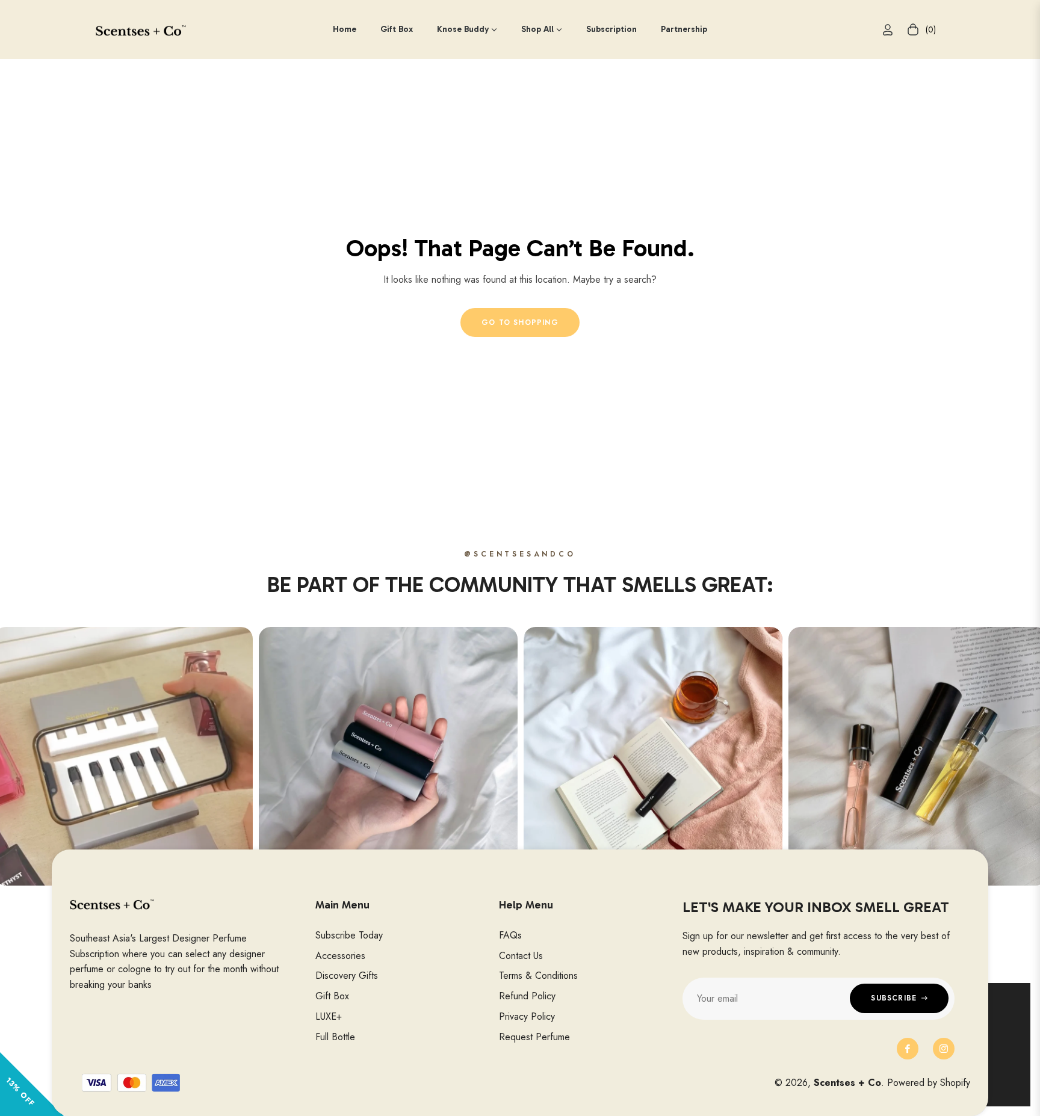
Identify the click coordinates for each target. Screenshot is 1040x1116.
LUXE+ (328, 1016)
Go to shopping (520, 322)
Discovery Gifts (346, 975)
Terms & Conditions (538, 975)
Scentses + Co (847, 1083)
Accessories (340, 956)
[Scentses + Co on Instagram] (944, 1048)
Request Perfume (534, 1037)
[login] (887, 29)
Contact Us (521, 956)
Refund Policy (527, 996)
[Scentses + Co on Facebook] (907, 1048)
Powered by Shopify (928, 1083)
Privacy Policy (527, 1016)
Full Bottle (335, 1037)
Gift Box (332, 996)
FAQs (510, 935)
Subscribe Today (349, 935)
